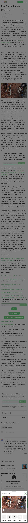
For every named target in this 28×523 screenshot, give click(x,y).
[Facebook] (9, 517)
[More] (25, 517)
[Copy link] (4, 517)
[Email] (14, 517)
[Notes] (19, 517)
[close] (25, 493)
